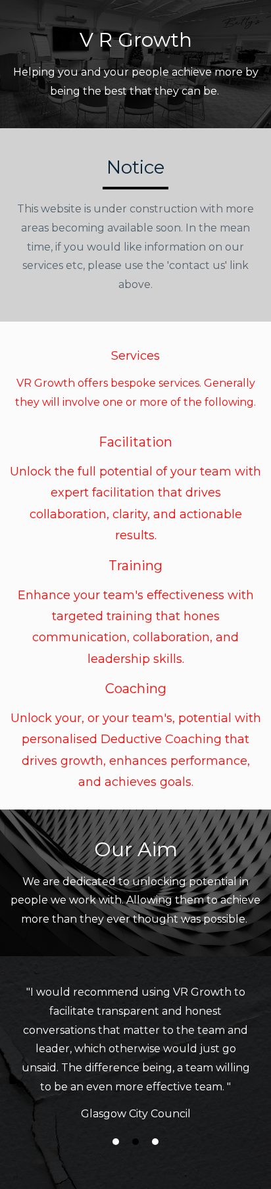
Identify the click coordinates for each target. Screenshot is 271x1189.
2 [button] (135, 1141)
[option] (135, 1052)
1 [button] (115, 1141)
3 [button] (155, 1141)
